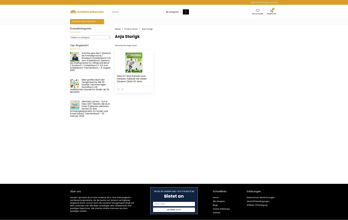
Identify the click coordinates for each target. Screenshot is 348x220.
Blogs (215, 205)
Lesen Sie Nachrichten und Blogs (264, 2)
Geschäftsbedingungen (258, 201)
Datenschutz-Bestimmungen (261, 197)
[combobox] (90, 37)
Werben (216, 212)
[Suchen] (186, 11)
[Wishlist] (257, 11)
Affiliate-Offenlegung (257, 205)
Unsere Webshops (221, 209)
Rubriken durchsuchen (84, 21)
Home (118, 29)
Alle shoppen (219, 201)
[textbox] (90, 37)
